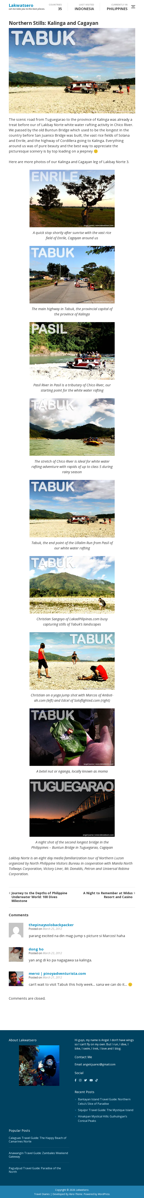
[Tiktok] (96, 1080)
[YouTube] (91, 1080)
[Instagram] (80, 1080)
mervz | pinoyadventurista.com (57, 973)
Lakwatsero (21, 5)
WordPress (104, 1194)
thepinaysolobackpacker (51, 924)
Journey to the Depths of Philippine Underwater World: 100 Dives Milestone (39, 897)
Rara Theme (75, 1194)
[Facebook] (75, 1080)
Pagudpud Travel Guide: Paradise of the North (35, 1170)
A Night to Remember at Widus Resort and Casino (108, 895)
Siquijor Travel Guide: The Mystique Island (105, 1110)
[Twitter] (85, 1080)
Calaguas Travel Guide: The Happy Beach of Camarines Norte (37, 1139)
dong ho (36, 949)
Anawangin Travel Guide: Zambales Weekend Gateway (38, 1155)
